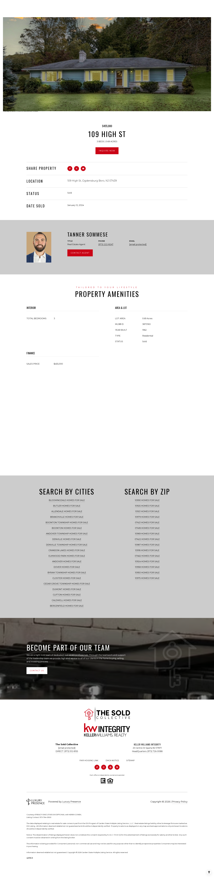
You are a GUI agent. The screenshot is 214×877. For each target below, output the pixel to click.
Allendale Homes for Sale (66, 511)
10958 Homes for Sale (147, 567)
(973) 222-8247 (105, 244)
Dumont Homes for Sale (67, 589)
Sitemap (130, 760)
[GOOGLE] (117, 767)
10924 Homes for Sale (147, 561)
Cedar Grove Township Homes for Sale (67, 584)
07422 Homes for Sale (147, 539)
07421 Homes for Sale (147, 522)
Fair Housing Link (89, 760)
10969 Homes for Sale (147, 533)
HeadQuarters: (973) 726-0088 (147, 751)
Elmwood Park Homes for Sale (67, 556)
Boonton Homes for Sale (67, 528)
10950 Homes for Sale (147, 572)
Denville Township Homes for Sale (66, 545)
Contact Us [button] (37, 670)
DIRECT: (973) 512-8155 (67, 751)
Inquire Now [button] (107, 151)
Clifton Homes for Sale (67, 595)
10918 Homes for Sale (147, 550)
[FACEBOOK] (96, 767)
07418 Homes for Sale (147, 528)
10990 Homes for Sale (147, 500)
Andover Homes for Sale (66, 561)
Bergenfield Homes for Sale (67, 606)
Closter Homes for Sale (67, 578)
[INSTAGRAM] (103, 767)
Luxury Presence (71, 801)
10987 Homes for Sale (147, 545)
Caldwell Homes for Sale (67, 600)
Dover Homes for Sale (67, 567)
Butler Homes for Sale (66, 506)
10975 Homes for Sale (147, 578)
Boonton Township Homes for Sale (67, 522)
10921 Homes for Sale (147, 511)
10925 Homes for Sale (147, 506)
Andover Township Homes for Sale (67, 533)
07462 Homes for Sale (147, 556)
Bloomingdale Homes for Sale (67, 500)
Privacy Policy (179, 801)
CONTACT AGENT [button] (80, 253)
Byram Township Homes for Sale (67, 572)
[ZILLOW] (110, 767)
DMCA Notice (112, 760)
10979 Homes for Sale (147, 517)
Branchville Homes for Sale (66, 517)
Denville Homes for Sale (66, 539)
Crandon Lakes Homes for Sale (67, 550)
